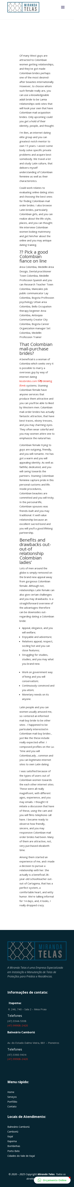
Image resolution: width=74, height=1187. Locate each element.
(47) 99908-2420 (17, 1025)
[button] (52, 1180)
